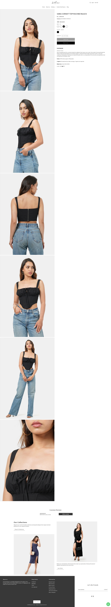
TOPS (33, 585)
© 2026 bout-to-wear (31, 604)
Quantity (59, 35)
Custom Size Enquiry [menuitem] (61, 7)
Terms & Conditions (53, 590)
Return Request (52, 592)
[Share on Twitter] (62, 66)
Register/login (52, 581)
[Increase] (67, 36)
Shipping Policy (52, 588)
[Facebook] (91, 596)
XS (58, 26)
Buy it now (65, 42)
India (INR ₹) (37, 601)
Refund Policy (52, 583)
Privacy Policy (52, 587)
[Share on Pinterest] (63, 66)
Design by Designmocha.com (41, 604)
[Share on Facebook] (60, 66)
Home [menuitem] (43, 7)
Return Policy (52, 585)
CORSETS (34, 581)
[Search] (90, 2)
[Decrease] (63, 36)
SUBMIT (106, 589)
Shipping (59, 18)
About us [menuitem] (48, 7)
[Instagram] (93, 596)
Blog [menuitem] (68, 7)
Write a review (65, 514)
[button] (81, 22)
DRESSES (34, 583)
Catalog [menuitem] (53, 7)
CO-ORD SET (34, 587)
